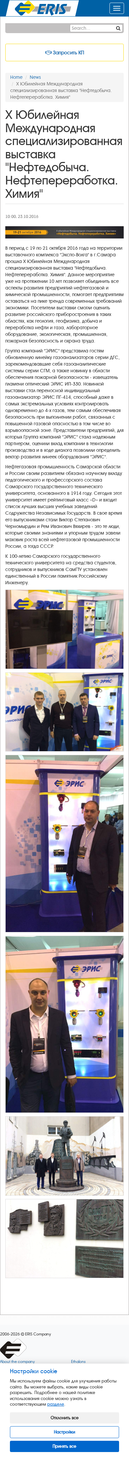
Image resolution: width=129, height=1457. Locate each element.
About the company (17, 1361)
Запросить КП (68, 53)
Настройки (64, 1432)
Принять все (64, 1446)
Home (16, 77)
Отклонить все (65, 1417)
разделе (55, 1404)
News (35, 77)
